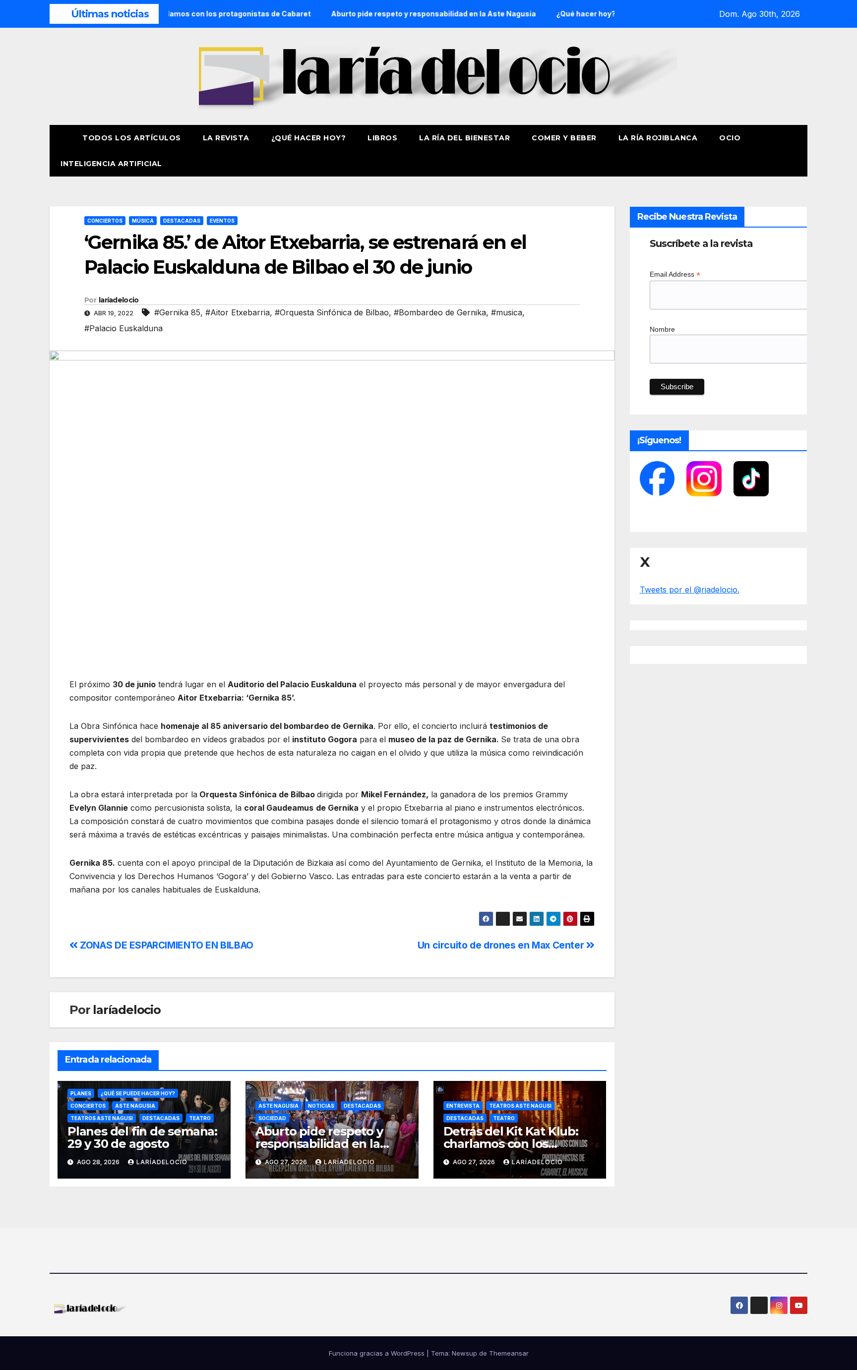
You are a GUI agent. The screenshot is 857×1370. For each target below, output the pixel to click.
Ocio (731, 137)
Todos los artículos (131, 137)
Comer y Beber (564, 137)
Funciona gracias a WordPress (378, 1353)
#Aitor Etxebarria (237, 312)
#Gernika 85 (177, 312)
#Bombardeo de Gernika (440, 312)
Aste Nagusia (135, 1106)
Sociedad (272, 1118)
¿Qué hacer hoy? (308, 137)
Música (143, 221)
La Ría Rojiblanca (658, 137)
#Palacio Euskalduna (123, 328)
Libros (382, 137)
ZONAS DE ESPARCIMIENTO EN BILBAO (165, 945)
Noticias (321, 1106)
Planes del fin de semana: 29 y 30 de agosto (142, 1137)
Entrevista (463, 1106)
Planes (80, 1093)
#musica (506, 312)
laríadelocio (119, 300)
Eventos (222, 221)
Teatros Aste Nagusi (101, 1118)
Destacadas (181, 221)
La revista (226, 137)
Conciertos (104, 221)
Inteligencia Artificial (111, 163)
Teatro (200, 1118)
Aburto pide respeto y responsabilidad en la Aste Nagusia (319, 1143)
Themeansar (509, 1353)
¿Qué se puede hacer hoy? (138, 1093)
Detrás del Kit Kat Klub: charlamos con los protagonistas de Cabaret (517, 1143)
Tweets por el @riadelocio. (689, 590)
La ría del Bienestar (464, 137)
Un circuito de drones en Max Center (502, 945)
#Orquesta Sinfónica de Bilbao (332, 312)
